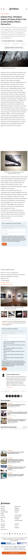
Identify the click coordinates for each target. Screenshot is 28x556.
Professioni (3, 510)
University (17, 524)
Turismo (2, 515)
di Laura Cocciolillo (11, 415)
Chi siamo (3, 524)
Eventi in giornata (18, 520)
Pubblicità (3, 525)
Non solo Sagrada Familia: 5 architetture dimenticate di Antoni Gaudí (15, 453)
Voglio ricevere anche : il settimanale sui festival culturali (13, 358)
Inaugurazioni (17, 517)
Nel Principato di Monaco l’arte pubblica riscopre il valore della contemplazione (15, 475)
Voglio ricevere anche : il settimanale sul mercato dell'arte (14, 345)
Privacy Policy (17, 241)
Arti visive (9, 403)
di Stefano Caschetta (11, 470)
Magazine (17, 508)
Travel (16, 525)
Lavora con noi (4, 529)
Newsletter (17, 510)
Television (3, 521)
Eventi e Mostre (18, 515)
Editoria (2, 513)
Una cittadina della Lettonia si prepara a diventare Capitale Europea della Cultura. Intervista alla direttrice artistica (15, 460)
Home (2, 13)
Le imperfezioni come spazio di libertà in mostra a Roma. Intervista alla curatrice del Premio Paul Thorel (17, 413)
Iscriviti (4, 244)
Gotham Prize (15, 43)
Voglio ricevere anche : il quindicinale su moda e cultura (13, 352)
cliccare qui (5, 323)
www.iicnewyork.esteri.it (7, 284)
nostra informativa (7, 362)
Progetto (2, 508)
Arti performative (4, 512)
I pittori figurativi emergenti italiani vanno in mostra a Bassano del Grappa (16, 405)
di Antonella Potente (11, 407)
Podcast (16, 512)
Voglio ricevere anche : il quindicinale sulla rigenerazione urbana (13, 349)
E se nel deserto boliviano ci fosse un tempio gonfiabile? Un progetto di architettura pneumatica (16, 468)
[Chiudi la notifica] (27, 545)
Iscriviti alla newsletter (14, 552)
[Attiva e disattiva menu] (1, 9)
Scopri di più (9, 387)
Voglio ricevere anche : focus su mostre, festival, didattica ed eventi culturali (14, 342)
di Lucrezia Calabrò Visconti (8, 41)
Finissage (17, 518)
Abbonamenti (17, 506)
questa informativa (5, 364)
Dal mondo (6, 13)
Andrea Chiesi (7, 43)
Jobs (2, 519)
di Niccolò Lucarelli (11, 463)
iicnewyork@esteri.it (6, 282)
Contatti (2, 527)
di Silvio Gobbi (10, 423)
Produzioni (17, 527)
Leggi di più (25, 427)
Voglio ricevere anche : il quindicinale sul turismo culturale (13, 355)
